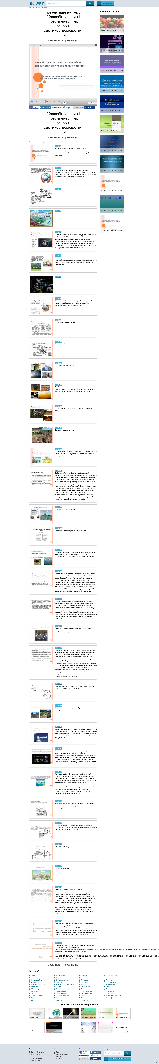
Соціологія (109, 993)
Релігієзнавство (61, 993)
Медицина (34, 987)
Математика (110, 984)
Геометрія (109, 980)
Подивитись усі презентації (121, 1029)
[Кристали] (88, 1027)
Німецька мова (86, 987)
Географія (84, 980)
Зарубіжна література (38, 984)
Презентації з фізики (41, 8)
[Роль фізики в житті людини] (54, 1027)
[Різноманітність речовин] (112, 123)
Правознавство (61, 991)
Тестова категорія (37, 995)
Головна (31, 8)
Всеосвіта (59, 1058)
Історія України (61, 975)
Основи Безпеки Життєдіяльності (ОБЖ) (66, 989)
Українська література (114, 995)
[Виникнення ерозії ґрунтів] (41, 435)
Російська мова (86, 993)
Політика (109, 989)
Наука (108, 987)
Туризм (83, 995)
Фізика (58, 998)
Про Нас (59, 1052)
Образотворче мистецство (40, 989)
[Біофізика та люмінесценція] (105, 1027)
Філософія (109, 998)
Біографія (84, 978)
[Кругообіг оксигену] (41, 873)
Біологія (109, 978)
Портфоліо (34, 991)
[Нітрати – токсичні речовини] (112, 23)
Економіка (84, 982)
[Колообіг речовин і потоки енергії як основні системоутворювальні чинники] (112, 143)
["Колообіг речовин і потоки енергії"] (112, 224)
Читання (59, 1000)
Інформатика (35, 975)
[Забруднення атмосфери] (41, 370)
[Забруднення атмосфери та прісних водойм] (41, 535)
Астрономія (60, 978)
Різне (32, 993)
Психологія (110, 991)
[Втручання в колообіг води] (41, 514)
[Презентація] (36, 1013)
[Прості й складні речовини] (112, 103)
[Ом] (54, 1013)
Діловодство (35, 982)
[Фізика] (105, 1013)
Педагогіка (84, 989)
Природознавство (87, 991)
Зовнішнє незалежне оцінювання (66, 984)
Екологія (59, 982)
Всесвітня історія (62, 980)
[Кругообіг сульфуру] (41, 851)
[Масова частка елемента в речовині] (112, 63)
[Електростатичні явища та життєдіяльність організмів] (71, 1013)
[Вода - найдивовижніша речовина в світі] (112, 43)
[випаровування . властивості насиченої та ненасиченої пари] (71, 1027)
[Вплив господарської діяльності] (41, 327)
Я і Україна (85, 1000)
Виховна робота (36, 980)
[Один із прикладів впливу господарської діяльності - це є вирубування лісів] (41, 713)
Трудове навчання (62, 995)
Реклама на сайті (62, 1056)
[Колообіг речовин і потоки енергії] (112, 183)
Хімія (32, 1000)
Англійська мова (111, 975)
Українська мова (36, 998)
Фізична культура (87, 998)
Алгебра (84, 975)
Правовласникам (62, 1054)
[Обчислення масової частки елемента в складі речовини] (112, 83)
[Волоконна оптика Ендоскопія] (88, 1013)
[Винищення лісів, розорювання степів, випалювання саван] (41, 413)
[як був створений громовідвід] (36, 1027)
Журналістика (111, 982)
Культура (84, 984)
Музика (58, 987)
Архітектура (35, 978)
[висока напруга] (122, 1013)
